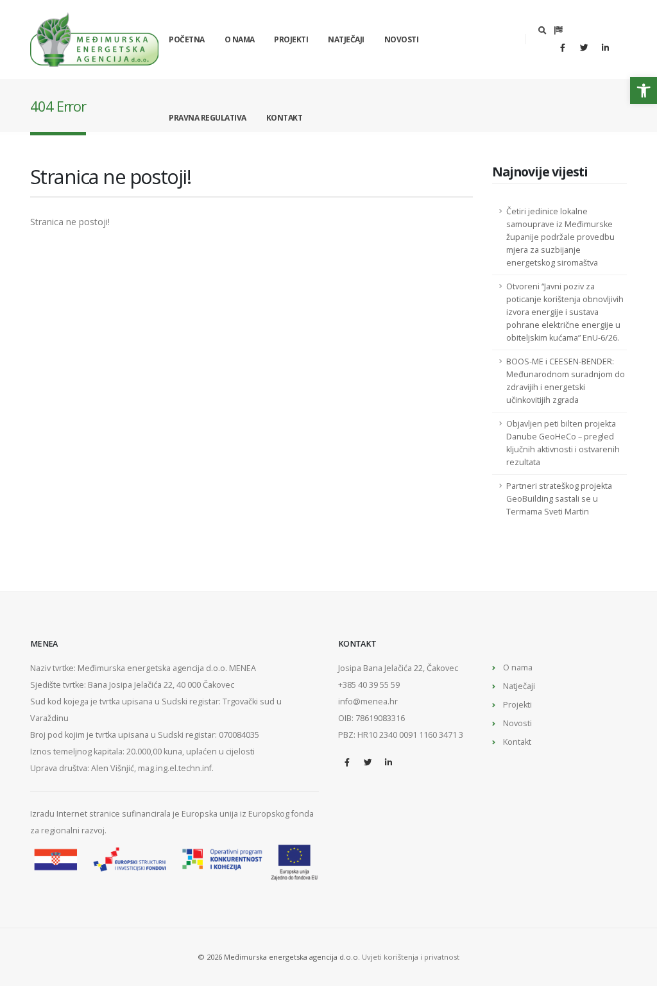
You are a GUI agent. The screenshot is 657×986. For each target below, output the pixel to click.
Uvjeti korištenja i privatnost (410, 957)
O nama (240, 39)
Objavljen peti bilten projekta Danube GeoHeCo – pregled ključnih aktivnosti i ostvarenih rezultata (563, 443)
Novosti (401, 39)
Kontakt (284, 117)
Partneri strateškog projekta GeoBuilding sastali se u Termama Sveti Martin (559, 498)
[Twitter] (584, 47)
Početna (187, 39)
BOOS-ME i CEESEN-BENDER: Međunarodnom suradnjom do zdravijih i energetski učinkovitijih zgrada (565, 380)
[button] (643, 90)
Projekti (291, 39)
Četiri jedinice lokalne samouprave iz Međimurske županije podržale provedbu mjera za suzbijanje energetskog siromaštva (560, 237)
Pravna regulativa (207, 117)
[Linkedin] (605, 47)
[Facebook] (563, 47)
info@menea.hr (368, 701)
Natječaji (346, 39)
